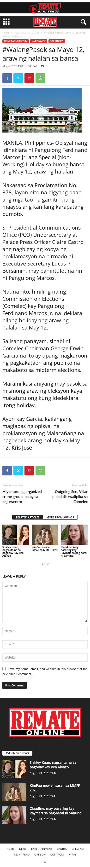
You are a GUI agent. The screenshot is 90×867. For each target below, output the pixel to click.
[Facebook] (7, 78)
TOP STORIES (56, 41)
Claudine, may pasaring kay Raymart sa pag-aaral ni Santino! (74, 551)
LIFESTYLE (78, 848)
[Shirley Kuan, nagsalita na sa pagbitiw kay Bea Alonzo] (15, 534)
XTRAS (72, 854)
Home (5, 32)
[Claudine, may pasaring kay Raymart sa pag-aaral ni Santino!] (74, 534)
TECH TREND (22, 854)
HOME (10, 848)
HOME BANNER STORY (26, 32)
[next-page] (48, 563)
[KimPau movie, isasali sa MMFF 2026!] (45, 534)
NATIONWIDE (39, 41)
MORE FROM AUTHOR (60, 517)
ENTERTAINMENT (41, 848)
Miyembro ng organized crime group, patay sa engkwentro (22, 496)
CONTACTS (57, 854)
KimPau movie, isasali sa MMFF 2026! (45, 548)
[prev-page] (42, 563)
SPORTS (62, 848)
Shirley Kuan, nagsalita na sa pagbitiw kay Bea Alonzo (13, 551)
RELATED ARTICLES (27, 517)
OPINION (40, 854)
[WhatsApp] (40, 78)
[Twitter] (18, 78)
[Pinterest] (29, 78)
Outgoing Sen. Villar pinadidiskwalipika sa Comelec (70, 496)
